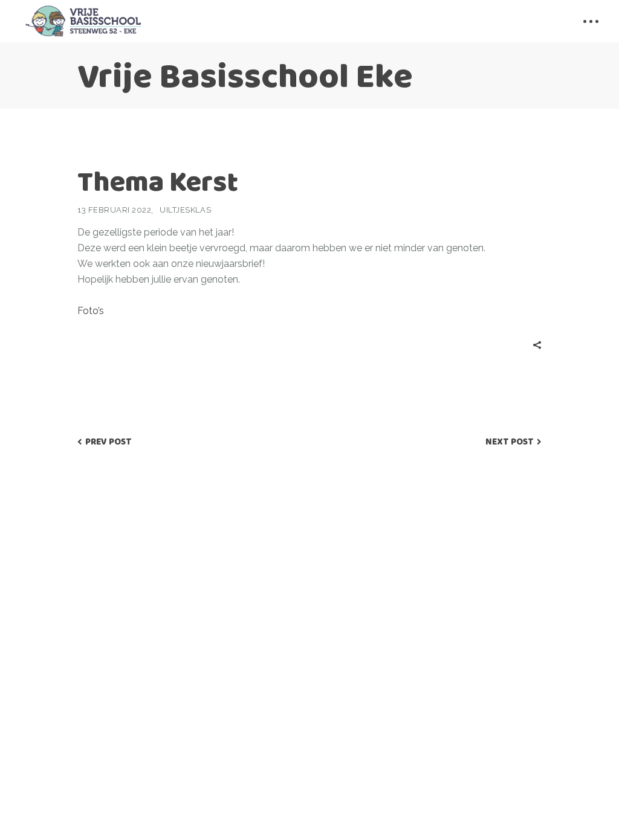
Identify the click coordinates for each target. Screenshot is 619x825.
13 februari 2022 (114, 209)
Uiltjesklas (185, 209)
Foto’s (90, 310)
